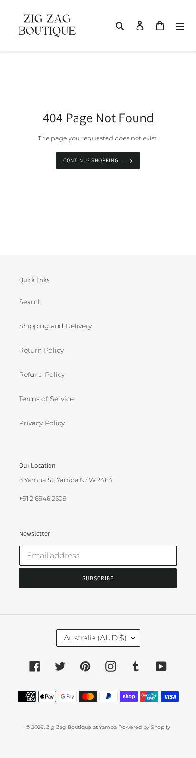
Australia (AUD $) (95, 637)
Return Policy (41, 350)
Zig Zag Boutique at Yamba (81, 727)
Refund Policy (42, 374)
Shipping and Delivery (55, 326)
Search (30, 301)
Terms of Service (46, 398)
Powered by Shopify (144, 727)
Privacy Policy (42, 423)
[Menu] (180, 25)
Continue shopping (90, 160)
